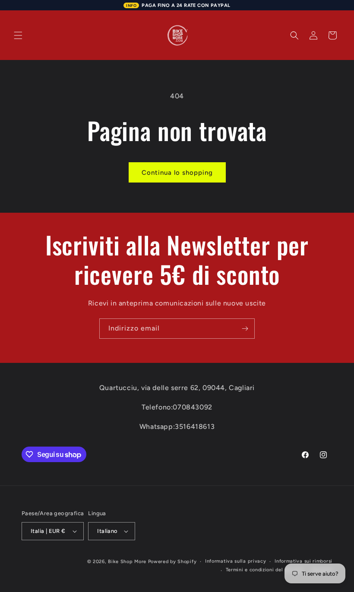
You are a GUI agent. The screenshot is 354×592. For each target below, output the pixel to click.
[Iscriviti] (244, 328)
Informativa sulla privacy (235, 561)
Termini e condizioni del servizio (264, 570)
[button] (18, 35)
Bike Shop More (127, 561)
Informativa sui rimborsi (303, 561)
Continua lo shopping (177, 172)
